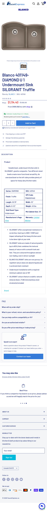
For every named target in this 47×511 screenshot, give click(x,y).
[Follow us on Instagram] (12, 479)
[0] (42, 3)
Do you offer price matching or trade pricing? (18, 328)
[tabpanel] (23, 226)
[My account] (38, 3)
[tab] (23, 162)
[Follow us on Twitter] (8, 479)
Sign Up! (9, 457)
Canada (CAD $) (9, 468)
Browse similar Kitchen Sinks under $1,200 (16, 377)
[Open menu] (3, 4)
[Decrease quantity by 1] (4, 123)
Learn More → (26, 116)
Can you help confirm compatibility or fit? (17, 317)
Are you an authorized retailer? (13, 322)
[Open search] (34, 3)
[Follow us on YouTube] (21, 479)
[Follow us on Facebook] (3, 479)
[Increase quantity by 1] (13, 123)
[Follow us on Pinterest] (16, 479)
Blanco (12, 94)
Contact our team (24, 356)
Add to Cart (30, 123)
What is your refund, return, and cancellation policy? (21, 312)
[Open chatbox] (42, 506)
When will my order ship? (11, 307)
